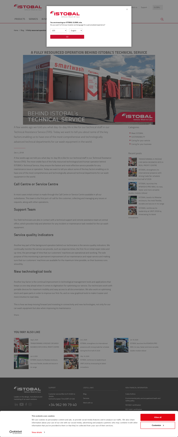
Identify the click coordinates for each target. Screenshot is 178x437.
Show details (37, 432)
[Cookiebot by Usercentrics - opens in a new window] (15, 432)
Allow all (157, 417)
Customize (156, 425)
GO (67, 37)
